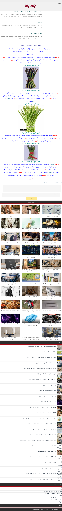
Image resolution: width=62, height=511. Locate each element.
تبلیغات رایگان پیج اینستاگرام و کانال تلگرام (53, 491)
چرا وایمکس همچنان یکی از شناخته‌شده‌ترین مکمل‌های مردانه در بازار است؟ (52, 215)
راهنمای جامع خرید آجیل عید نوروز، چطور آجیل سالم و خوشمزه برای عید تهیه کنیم (10, 311)
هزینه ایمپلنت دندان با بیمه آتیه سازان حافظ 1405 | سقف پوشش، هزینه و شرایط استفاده (31, 229)
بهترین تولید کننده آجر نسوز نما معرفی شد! (31, 215)
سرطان (50, 172)
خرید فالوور (59, 488)
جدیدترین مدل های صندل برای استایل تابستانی (10, 215)
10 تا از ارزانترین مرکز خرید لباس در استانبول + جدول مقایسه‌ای (51, 242)
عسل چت (60, 503)
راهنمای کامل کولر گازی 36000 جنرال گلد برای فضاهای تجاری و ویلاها (52, 311)
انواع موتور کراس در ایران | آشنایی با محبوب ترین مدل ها (31, 311)
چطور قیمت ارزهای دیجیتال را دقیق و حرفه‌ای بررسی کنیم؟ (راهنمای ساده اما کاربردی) (31, 338)
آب (58, 96)
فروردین (8, 99)
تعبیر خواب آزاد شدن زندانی (36, 33)
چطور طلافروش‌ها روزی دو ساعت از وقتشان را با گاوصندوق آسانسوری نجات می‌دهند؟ (52, 338)
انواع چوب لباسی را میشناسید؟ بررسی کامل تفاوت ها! (51, 283)
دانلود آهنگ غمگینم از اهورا (10, 296)
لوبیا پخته (40, 22)
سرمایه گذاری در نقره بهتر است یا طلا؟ (51, 228)
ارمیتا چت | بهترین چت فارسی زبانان (10, 324)
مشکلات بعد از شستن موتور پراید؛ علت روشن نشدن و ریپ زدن (52, 324)
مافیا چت (60, 501)
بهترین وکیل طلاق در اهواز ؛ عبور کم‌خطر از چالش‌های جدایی (31, 242)
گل (54, 57)
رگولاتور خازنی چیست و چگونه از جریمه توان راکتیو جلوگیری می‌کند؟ (31, 256)
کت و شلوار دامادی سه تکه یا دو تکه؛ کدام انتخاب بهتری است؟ (10, 229)
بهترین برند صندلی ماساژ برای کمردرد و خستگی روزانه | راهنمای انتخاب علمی (51, 297)
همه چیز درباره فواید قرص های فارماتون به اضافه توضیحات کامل (28, 11)
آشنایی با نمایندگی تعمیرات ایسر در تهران (10, 256)
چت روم (60, 489)
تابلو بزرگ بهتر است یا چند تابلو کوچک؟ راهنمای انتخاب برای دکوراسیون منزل (51, 270)
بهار (27, 93)
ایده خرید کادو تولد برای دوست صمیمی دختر (31, 296)
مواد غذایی (51, 164)
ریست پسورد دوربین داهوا (56, 497)
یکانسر (60, 495)
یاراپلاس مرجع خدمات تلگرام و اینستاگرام (53, 493)
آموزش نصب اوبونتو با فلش (10, 269)
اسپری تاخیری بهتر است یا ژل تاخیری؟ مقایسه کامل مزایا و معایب (10, 338)
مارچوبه (51, 49)
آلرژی (32, 172)
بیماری (7, 170)
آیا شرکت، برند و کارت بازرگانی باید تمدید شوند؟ (31, 283)
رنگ (33, 60)
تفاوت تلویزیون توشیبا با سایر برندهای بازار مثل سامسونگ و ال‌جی (31, 270)
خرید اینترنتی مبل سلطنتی (56, 499)
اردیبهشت (34, 101)
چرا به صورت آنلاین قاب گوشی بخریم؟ (10, 242)
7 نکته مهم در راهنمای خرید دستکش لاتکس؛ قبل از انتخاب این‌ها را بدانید (31, 324)
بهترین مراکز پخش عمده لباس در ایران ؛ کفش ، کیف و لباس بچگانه (51, 256)
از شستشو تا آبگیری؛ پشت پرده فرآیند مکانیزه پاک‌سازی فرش (10, 283)
